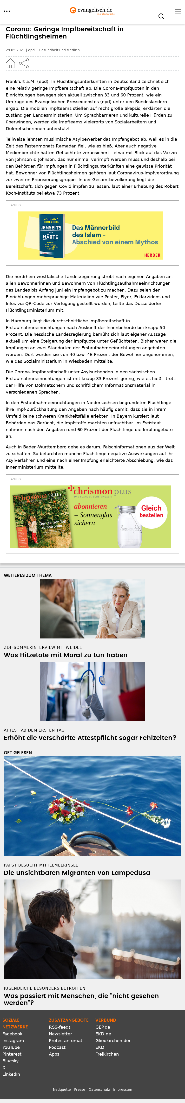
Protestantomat (65, 1040)
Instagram (13, 1040)
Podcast (57, 1047)
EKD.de (103, 1033)
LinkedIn (11, 1074)
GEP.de (102, 1027)
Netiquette (62, 1089)
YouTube (11, 1047)
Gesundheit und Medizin (59, 50)
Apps (54, 1054)
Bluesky (10, 1060)
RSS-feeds (60, 1027)
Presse (79, 1089)
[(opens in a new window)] (90, 235)
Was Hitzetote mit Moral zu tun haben (66, 655)
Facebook (12, 1033)
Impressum (122, 1089)
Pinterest (11, 1054)
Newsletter (60, 1033)
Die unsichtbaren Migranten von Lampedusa (77, 873)
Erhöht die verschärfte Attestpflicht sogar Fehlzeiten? (90, 738)
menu (7, 11)
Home (10, 63)
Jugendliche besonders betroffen (45, 988)
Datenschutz (99, 1089)
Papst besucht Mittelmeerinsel (41, 865)
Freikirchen (107, 1054)
